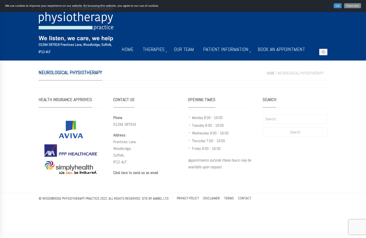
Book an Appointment (281, 49)
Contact (244, 198)
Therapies (154, 49)
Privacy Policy (188, 198)
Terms (229, 198)
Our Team (184, 49)
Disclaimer (211, 198)
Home (127, 49)
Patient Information (225, 49)
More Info (352, 5)
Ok (338, 5)
